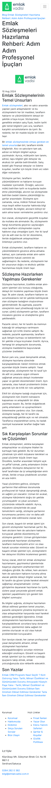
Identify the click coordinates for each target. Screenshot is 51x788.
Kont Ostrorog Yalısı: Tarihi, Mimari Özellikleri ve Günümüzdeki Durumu (25, 678)
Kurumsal (12, 718)
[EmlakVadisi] (13, 6)
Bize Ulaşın (14, 735)
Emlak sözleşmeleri (12, 105)
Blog (4, 14)
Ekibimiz (12, 724)
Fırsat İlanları (40, 718)
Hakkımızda (14, 721)
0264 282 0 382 (11, 770)
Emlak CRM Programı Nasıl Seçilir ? (21, 674)
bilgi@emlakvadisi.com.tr (15, 773)
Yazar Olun (39, 721)
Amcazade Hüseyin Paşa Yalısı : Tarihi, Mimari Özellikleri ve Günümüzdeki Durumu (24, 685)
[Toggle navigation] (45, 6)
